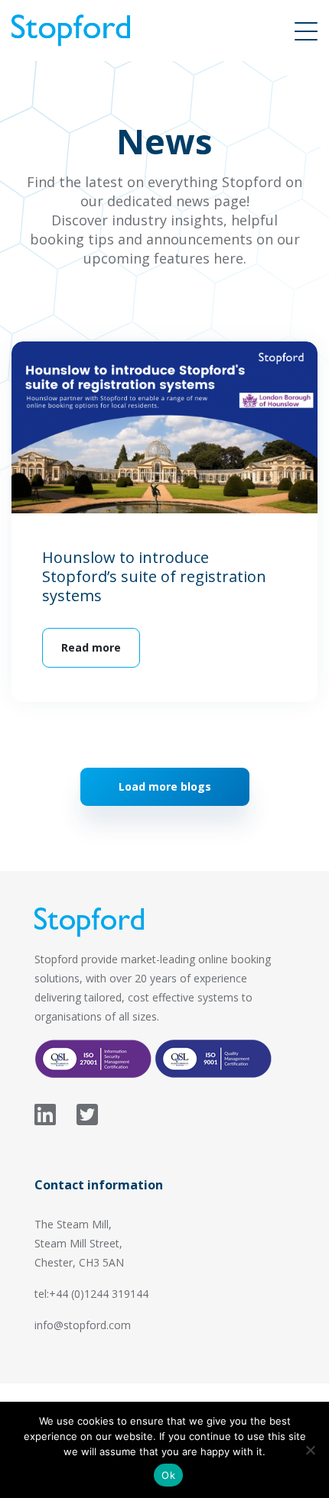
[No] (310, 1450)
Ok (168, 1475)
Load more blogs (165, 786)
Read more (91, 647)
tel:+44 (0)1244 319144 (91, 1293)
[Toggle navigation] (306, 30)
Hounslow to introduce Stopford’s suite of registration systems (154, 576)
